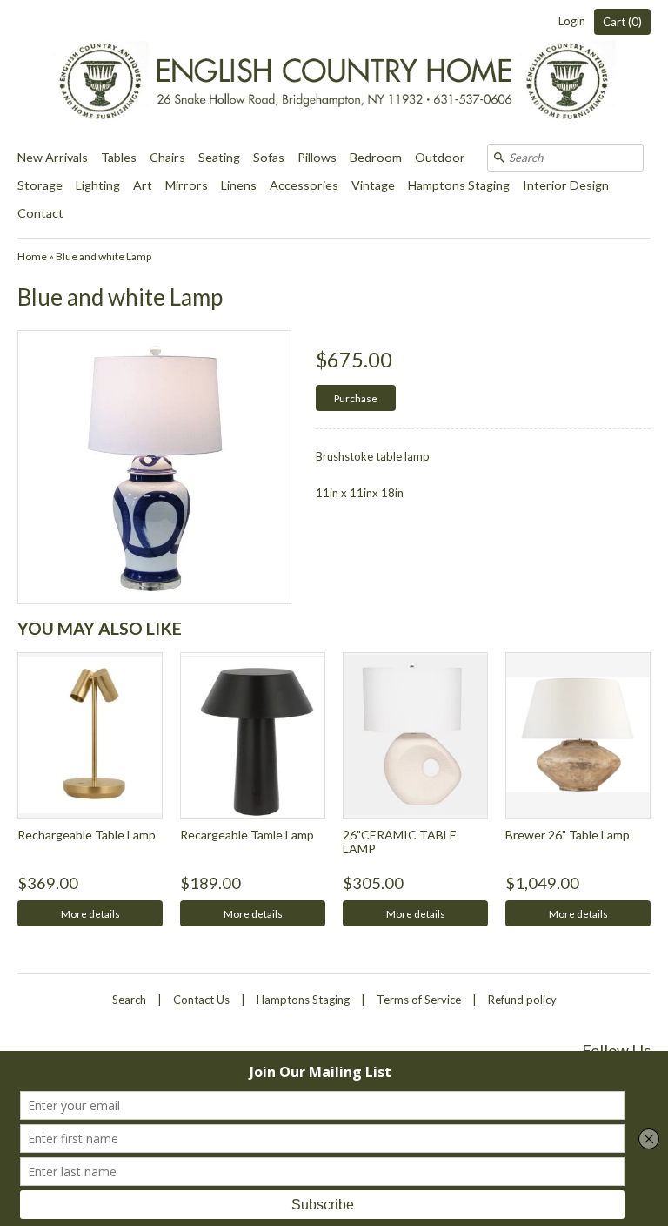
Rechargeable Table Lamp (86, 834)
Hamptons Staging (459, 185)
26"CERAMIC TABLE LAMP (400, 841)
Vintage (373, 185)
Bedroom (376, 157)
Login (571, 21)
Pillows (317, 157)
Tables (119, 157)
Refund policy (522, 1000)
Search (129, 1000)
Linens (239, 185)
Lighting (98, 185)
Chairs (167, 157)
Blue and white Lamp (103, 256)
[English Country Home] (334, 71)
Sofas (268, 157)
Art (142, 185)
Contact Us (201, 1000)
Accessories (304, 185)
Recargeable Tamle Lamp (247, 834)
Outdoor (440, 157)
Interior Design (566, 185)
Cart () (622, 22)
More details (90, 913)
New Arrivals (52, 157)
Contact (40, 212)
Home (32, 256)
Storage (40, 185)
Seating (219, 157)
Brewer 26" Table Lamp (567, 834)
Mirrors (186, 185)
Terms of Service (419, 1000)
